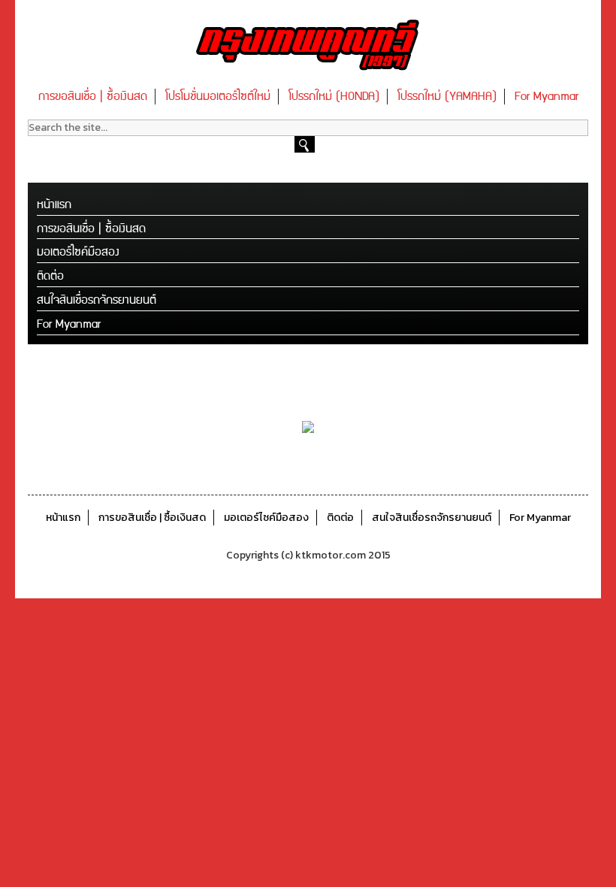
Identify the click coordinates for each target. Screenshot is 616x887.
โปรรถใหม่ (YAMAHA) (447, 96)
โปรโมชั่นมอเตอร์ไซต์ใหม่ (217, 96)
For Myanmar (546, 96)
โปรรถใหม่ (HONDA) (333, 96)
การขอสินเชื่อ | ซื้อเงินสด (92, 96)
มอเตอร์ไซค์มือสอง (78, 252)
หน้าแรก (54, 205)
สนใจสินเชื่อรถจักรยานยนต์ (96, 300)
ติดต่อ (50, 276)
